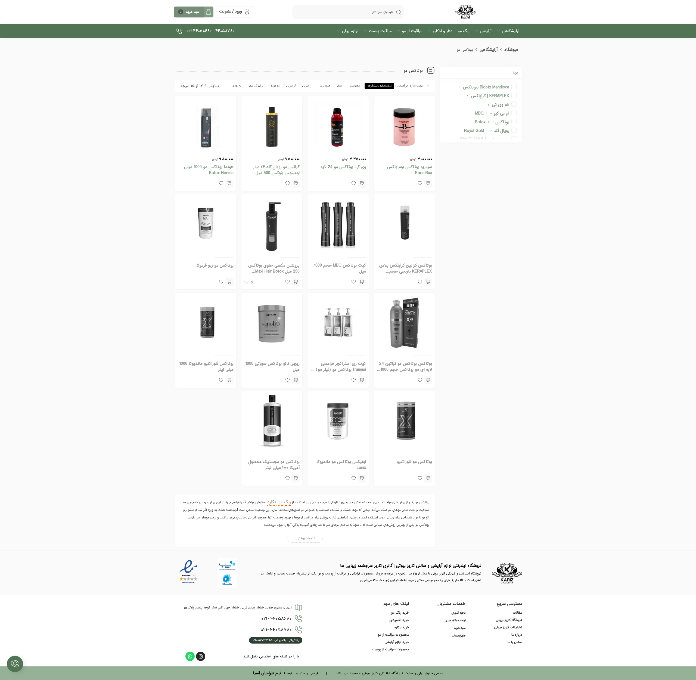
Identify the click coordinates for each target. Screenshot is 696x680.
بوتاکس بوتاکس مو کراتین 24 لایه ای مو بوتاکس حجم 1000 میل (405, 369)
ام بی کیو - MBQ (492, 113)
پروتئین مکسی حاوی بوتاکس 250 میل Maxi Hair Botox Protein (274, 271)
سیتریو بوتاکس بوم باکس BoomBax (409, 170)
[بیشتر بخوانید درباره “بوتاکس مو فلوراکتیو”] (428, 478)
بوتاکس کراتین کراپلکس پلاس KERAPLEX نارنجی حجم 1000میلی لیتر (405, 271)
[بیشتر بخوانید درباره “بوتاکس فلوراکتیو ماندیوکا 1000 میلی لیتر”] (229, 380)
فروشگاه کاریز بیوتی (509, 620)
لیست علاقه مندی (455, 620)
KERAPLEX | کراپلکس (490, 96)
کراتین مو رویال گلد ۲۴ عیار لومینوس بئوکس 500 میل (276, 170)
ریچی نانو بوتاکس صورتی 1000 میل (272, 366)
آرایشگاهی (489, 50)
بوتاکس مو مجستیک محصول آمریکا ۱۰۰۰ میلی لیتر (274, 465)
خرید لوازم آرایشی (396, 642)
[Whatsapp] (190, 656)
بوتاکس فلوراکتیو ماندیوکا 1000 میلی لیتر (206, 366)
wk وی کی (500, 104)
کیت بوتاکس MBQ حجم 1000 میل (340, 268)
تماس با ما (515, 642)
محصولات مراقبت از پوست (390, 649)
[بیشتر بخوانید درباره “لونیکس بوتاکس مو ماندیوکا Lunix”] (362, 478)
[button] (428, 184)
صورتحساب (458, 635)
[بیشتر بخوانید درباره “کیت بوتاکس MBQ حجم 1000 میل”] (362, 282)
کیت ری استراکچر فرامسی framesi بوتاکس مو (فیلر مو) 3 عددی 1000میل (339, 369)
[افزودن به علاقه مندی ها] (420, 478)
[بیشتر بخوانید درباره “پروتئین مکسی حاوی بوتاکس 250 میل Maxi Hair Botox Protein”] (295, 282)
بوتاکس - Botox (492, 122)
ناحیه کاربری (458, 613)
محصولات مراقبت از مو (393, 634)
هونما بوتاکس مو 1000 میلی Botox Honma (209, 170)
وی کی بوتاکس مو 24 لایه (343, 167)
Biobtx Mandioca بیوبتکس (486, 87)
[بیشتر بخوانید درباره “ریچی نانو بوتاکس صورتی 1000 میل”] (295, 380)
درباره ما (516, 634)
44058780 (276, 630)
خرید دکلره (401, 627)
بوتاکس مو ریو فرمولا (215, 265)
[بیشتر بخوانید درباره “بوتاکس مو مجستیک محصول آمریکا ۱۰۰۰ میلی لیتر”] (295, 478)
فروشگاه (511, 50)
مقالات (517, 612)
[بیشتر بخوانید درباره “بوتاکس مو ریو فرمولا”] (229, 282)
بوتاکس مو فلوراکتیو (414, 462)
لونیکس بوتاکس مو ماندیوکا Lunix (341, 465)
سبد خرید (459, 628)
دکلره (272, 502)
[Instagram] (200, 656)
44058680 (276, 619)
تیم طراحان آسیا (267, 673)
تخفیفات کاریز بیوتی (508, 627)
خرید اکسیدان (399, 620)
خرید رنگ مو (400, 612)
